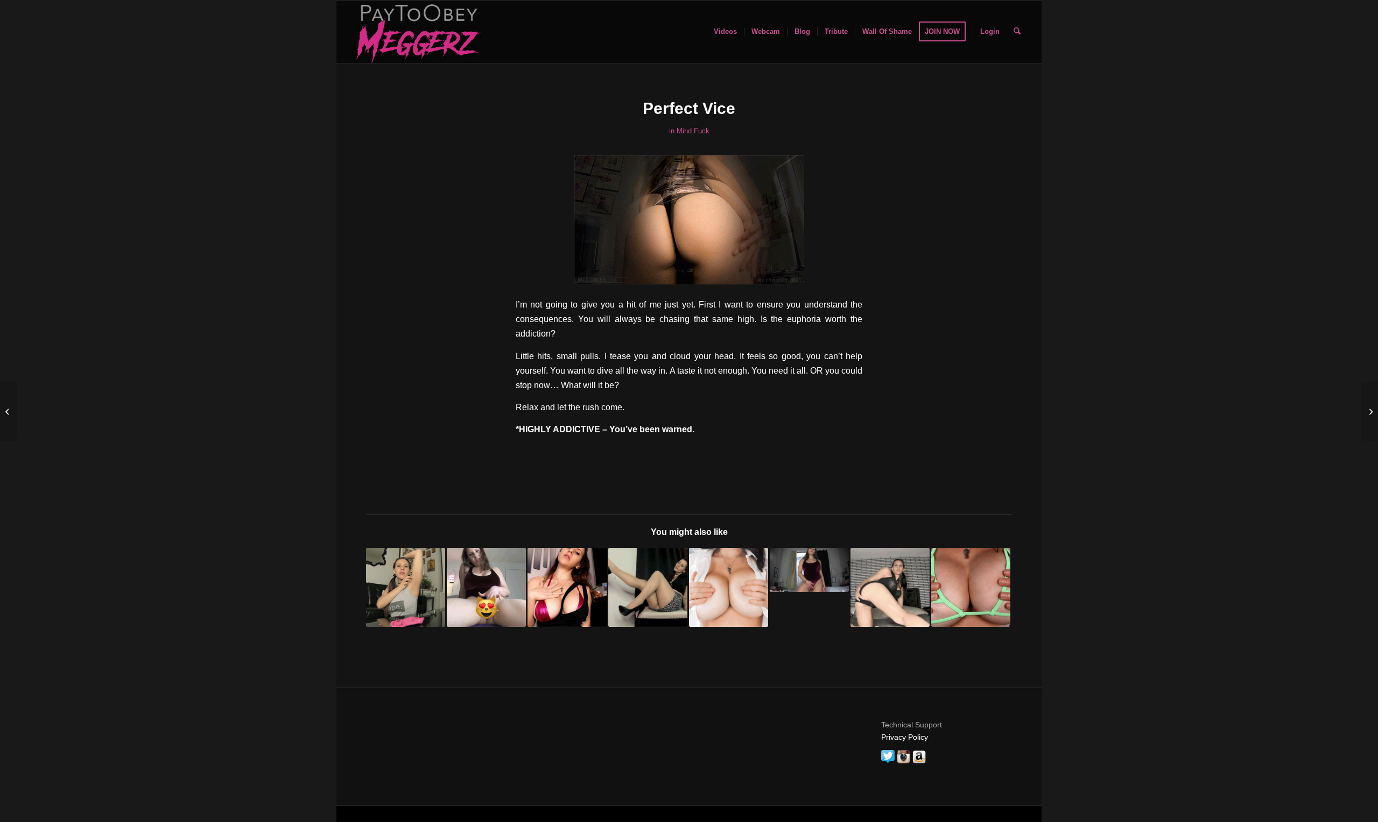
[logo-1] (416, 32)
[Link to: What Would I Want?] (890, 587)
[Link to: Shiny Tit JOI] (567, 587)
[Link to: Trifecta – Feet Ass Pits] (405, 587)
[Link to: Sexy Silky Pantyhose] (647, 587)
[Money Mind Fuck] (1369, 411)
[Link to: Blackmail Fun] (809, 570)
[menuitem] (725, 32)
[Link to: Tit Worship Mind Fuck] (728, 587)
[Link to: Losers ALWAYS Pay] (970, 587)
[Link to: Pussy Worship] (486, 587)
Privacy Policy (904, 737)
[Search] (1017, 32)
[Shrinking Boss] (8, 411)
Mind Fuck (693, 131)
